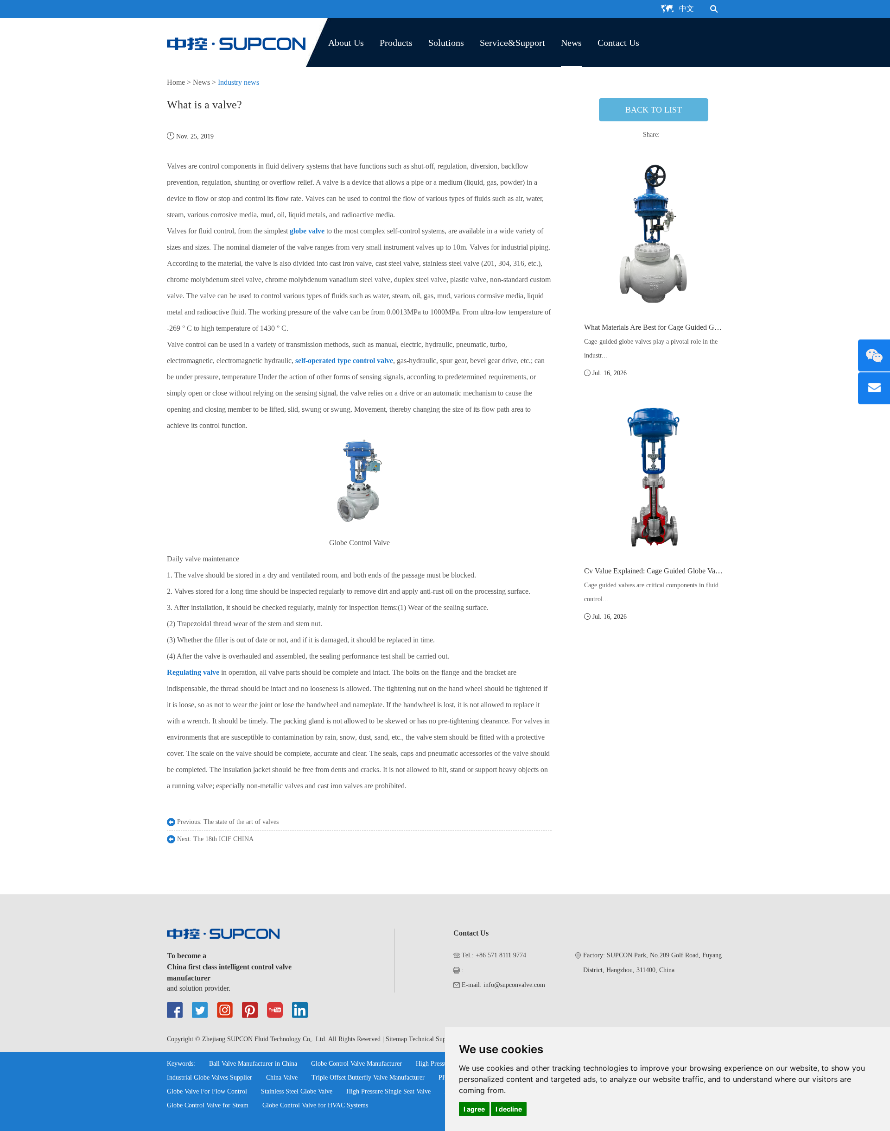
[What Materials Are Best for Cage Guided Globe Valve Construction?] (653, 233)
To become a (186, 956)
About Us (346, 43)
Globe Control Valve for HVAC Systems (315, 1105)
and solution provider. (198, 988)
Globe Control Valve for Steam (207, 1105)
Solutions (446, 43)
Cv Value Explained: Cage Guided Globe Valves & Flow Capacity (681, 571)
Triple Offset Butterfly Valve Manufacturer (368, 1077)
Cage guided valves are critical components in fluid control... (651, 592)
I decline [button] (509, 1109)
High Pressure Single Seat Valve (388, 1091)
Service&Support (512, 43)
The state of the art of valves (241, 821)
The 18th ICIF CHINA (223, 839)
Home (176, 82)
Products (396, 43)
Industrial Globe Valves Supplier (209, 1077)
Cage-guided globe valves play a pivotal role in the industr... (651, 348)
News (571, 43)
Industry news (238, 82)
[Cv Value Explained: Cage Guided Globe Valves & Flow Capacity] (653, 477)
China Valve (282, 1077)
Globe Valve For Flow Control (207, 1091)
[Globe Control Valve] (359, 526)
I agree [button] (474, 1109)
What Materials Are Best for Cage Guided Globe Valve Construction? (686, 327)
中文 (686, 9)
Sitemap (396, 1039)
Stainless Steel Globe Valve (296, 1091)
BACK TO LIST (653, 109)
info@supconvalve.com (514, 984)
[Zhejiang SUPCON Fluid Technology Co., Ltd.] (236, 42)
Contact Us (618, 43)
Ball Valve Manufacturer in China (253, 1063)
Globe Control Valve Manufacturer (356, 1063)
